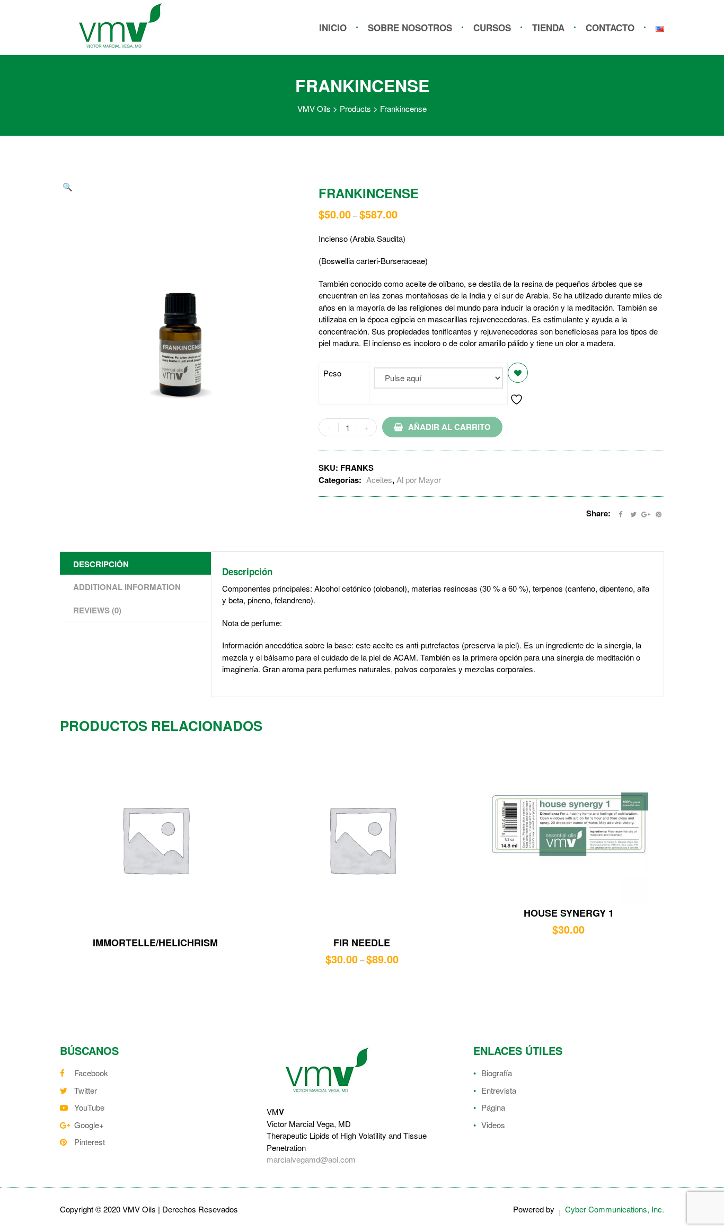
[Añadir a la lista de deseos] (518, 373)
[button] (68, 187)
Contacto (610, 27)
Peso (332, 373)
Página (493, 1107)
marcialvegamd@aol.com (311, 1159)
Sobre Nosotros (410, 27)
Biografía (496, 1072)
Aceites (379, 479)
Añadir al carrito (449, 427)
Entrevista (498, 1090)
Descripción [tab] (101, 564)
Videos (493, 1124)
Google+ (89, 1124)
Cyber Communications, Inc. (614, 1209)
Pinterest (89, 1141)
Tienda (548, 27)
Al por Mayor (418, 479)
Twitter (85, 1090)
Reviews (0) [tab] (97, 610)
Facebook (91, 1072)
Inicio (333, 27)
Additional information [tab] (127, 587)
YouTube (89, 1107)
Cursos (492, 27)
